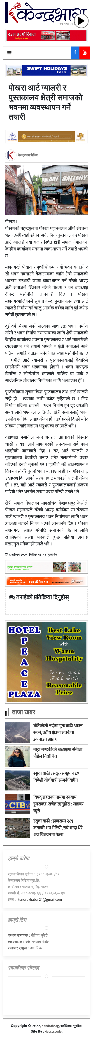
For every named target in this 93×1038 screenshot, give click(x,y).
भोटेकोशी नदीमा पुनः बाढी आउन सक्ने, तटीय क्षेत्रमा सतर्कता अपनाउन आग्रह (58, 732)
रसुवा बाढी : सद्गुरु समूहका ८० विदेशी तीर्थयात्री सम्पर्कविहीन (56, 777)
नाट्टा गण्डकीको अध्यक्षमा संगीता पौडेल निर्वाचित (57, 753)
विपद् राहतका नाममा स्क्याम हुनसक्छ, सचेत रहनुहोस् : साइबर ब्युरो (58, 804)
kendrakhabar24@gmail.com (40, 900)
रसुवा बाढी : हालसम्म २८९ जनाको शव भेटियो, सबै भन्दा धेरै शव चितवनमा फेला (57, 828)
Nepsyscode (53, 1031)
